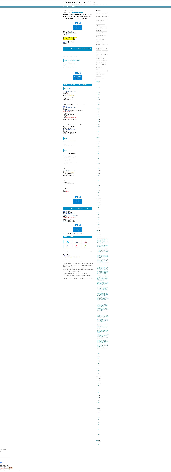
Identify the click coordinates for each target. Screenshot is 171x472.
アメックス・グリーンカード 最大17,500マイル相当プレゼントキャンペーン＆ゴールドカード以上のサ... (102, 268)
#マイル (77, 6)
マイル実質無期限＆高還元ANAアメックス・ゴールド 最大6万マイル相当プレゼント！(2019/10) (103, 272)
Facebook (76, 242)
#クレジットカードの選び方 (71, 6)
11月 (98, 141)
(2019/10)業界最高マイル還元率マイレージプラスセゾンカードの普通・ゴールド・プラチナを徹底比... (102, 294)
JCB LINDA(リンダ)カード (99, 20)
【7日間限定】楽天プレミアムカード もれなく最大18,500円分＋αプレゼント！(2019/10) (103, 309)
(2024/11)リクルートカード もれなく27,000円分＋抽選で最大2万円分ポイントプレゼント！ (77, 275)
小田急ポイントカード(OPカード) (100, 74)
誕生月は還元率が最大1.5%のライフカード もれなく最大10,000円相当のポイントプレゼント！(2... (103, 320)
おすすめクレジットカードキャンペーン (78, 2)
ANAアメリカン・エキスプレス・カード (101, 14)
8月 (98, 119)
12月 (98, 82)
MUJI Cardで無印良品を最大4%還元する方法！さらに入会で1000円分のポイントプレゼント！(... (102, 256)
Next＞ (91, 251)
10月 (98, 87)
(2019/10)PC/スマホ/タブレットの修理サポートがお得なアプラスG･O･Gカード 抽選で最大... (103, 242)
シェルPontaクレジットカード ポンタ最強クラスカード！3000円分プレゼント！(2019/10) (103, 260)
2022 (98, 137)
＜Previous (66, 251)
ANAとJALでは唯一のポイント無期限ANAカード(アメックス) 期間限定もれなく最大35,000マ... (102, 283)
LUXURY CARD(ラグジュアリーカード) (101, 27)
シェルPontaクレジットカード (100, 41)
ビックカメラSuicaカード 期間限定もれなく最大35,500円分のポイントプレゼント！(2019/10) (103, 335)
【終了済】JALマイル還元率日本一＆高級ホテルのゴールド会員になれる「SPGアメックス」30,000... (102, 341)
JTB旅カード (98, 25)
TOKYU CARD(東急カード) (99, 30)
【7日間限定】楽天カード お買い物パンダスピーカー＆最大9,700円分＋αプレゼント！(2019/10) (103, 316)
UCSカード (106, 30)
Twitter (67, 242)
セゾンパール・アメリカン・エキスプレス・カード (102, 45)
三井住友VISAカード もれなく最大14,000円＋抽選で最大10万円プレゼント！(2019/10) (102, 348)
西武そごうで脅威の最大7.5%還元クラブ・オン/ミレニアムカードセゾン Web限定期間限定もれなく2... (103, 279)
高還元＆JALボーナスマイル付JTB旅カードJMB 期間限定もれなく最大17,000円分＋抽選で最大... (102, 298)
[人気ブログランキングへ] (6, 468)
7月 (98, 92)
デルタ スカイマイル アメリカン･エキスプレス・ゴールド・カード (102, 49)
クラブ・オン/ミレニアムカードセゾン (101, 39)
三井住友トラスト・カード (99, 72)
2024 (98, 81)
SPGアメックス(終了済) (103, 28)
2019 (98, 230)
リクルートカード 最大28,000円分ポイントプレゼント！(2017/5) (73, 271)
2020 (98, 198)
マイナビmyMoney (67, 255)
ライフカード (98, 62)
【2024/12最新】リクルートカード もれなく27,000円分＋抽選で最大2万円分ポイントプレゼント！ (78, 278)
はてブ (67, 246)
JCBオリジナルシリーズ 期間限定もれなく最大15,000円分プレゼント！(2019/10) (102, 324)
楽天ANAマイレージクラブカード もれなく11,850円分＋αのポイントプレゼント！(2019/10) (103, 345)
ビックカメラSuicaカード (99, 52)
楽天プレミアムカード (99, 67)
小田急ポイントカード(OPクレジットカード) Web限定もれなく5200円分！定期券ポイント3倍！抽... (103, 302)
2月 (98, 104)
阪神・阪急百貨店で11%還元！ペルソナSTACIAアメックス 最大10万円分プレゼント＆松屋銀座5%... (102, 287)
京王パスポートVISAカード (99, 69)
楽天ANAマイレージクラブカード (100, 64)
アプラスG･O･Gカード (99, 33)
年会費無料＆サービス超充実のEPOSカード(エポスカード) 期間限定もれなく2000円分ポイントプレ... (103, 276)
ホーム (64, 6)
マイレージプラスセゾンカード (100, 58)
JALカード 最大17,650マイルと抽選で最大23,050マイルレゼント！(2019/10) (102, 331)
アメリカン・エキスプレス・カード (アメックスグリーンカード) (102, 36)
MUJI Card (97, 28)
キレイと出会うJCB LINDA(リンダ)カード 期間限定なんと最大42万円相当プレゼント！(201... (102, 239)
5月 (98, 97)
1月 (98, 163)
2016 (98, 440)
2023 (98, 108)
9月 (98, 116)
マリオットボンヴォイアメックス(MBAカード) (102, 60)
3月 (98, 102)
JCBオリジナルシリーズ (99, 22)
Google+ (85, 242)
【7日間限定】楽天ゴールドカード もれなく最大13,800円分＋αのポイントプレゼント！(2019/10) (103, 313)
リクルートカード (103, 62)
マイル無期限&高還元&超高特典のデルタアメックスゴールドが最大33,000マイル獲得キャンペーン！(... (102, 290)
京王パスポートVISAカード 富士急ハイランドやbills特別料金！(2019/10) (102, 327)
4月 (98, 99)
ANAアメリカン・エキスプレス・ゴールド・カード (102, 17)
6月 (98, 94)
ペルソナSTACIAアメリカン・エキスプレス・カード (102, 55)
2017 (98, 408)
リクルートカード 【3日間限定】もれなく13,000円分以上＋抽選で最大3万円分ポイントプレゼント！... (102, 305)
